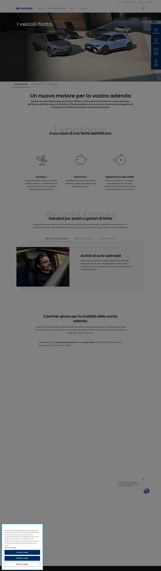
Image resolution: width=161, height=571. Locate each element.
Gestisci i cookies (22, 564)
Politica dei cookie (10, 547)
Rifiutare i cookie (22, 558)
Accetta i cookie (22, 552)
